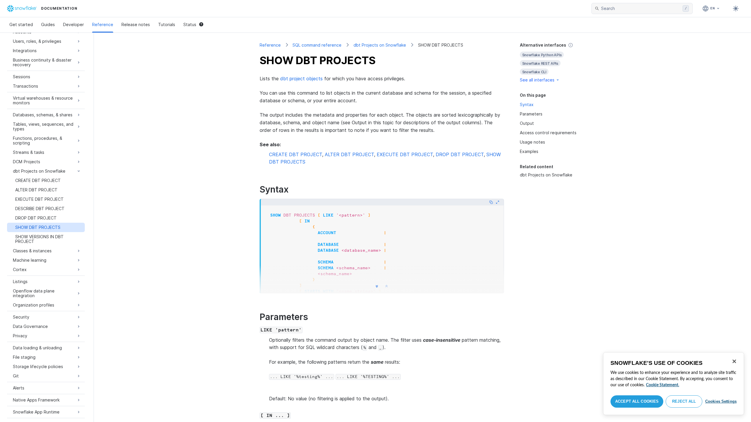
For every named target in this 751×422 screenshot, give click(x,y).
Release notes (135, 24)
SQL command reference (316, 44)
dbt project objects (301, 78)
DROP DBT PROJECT (460, 154)
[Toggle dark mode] (736, 8)
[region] (673, 383)
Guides (48, 24)
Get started (21, 24)
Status (189, 24)
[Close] (734, 361)
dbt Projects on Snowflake (379, 44)
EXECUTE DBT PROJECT (405, 154)
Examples (529, 151)
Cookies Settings (721, 401)
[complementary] (553, 62)
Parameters (531, 113)
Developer (73, 24)
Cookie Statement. (662, 385)
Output (527, 123)
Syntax (527, 104)
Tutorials (166, 24)
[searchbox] (640, 8)
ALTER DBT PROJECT (349, 154)
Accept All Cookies (637, 401)
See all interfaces (537, 79)
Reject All (684, 401)
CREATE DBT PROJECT (295, 154)
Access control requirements (548, 132)
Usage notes (532, 141)
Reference (102, 24)
